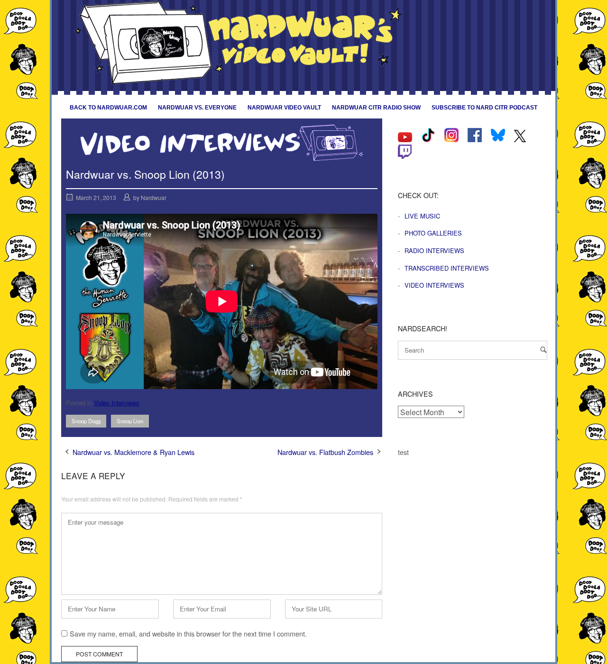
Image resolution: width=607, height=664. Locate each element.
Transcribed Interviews (447, 268)
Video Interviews (116, 402)
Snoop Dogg (86, 421)
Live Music (422, 215)
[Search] (543, 349)
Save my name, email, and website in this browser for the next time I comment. (188, 633)
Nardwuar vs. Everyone (197, 107)
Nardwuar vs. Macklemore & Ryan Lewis (133, 452)
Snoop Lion (130, 421)
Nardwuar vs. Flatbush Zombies (325, 452)
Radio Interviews (434, 250)
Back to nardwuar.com (108, 107)
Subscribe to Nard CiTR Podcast (484, 107)
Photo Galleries (433, 232)
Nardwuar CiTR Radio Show (376, 107)
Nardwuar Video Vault (284, 107)
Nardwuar (153, 197)
